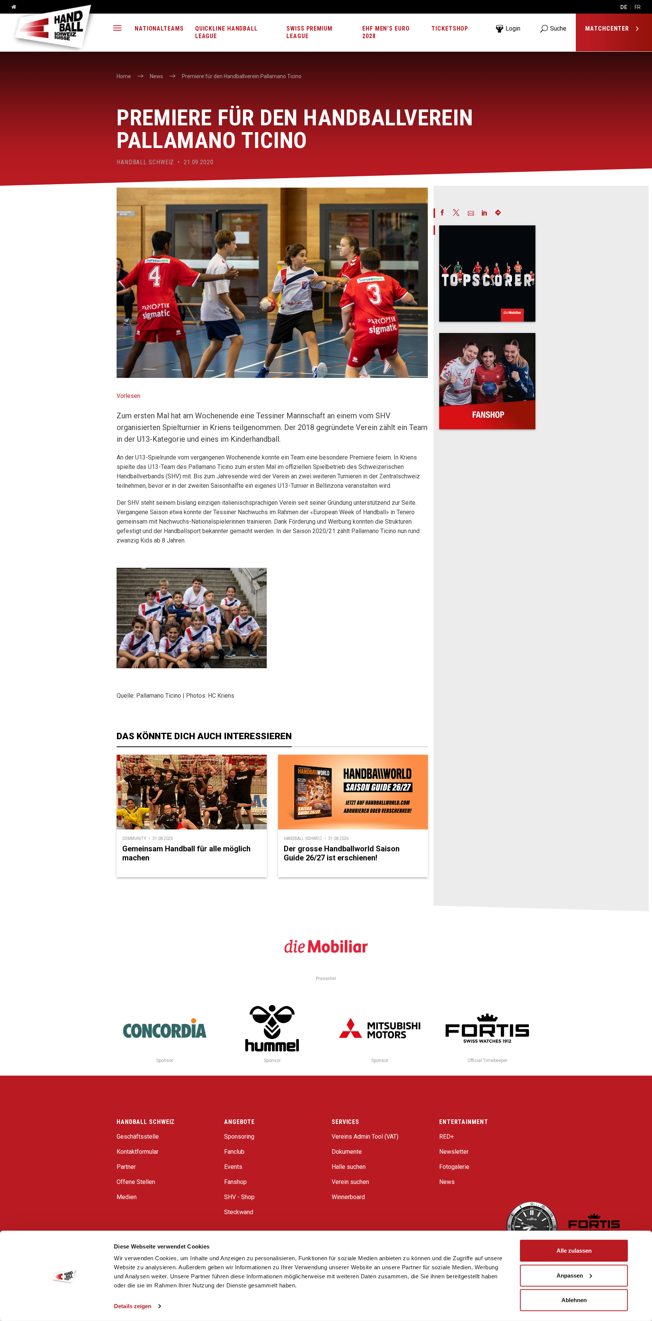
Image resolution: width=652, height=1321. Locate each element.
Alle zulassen (574, 1250)
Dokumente (347, 1151)
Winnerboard (348, 1197)
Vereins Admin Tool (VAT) (365, 1136)
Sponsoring (239, 1136)
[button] (117, 29)
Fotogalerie (454, 1166)
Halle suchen (349, 1166)
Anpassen (570, 1275)
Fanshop (235, 1181)
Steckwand (238, 1212)
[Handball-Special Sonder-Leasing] (487, 273)
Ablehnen (574, 1300)
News (447, 1181)
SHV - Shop (239, 1197)
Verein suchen (350, 1181)
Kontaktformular (137, 1151)
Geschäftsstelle (138, 1136)
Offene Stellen (136, 1181)
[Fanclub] (487, 381)
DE (623, 7)
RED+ (446, 1136)
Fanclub (234, 1151)
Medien (127, 1197)
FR (638, 7)
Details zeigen (132, 1306)
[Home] (11, 7)
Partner (126, 1166)
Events (233, 1166)
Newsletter (454, 1151)
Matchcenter (608, 28)
